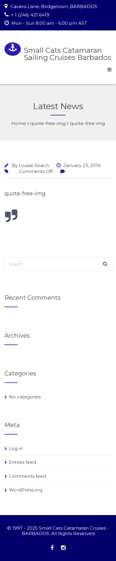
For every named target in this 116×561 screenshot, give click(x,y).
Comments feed (27, 476)
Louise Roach (34, 165)
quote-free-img (25, 193)
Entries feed (22, 462)
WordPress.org (25, 490)
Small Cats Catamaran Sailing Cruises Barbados (67, 54)
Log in (16, 448)
